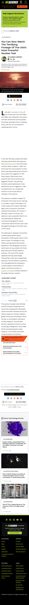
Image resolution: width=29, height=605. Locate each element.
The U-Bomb (6, 281)
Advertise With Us (21, 549)
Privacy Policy (20, 571)
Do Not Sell (19, 585)
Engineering (8, 439)
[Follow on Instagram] (14, 519)
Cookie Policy (20, 568)
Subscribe (4, 551)
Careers (3, 549)
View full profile (5, 69)
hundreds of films (17, 112)
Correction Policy (6, 568)
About (3, 546)
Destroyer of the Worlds (9, 292)
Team (3, 544)
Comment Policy (6, 571)
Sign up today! (14, 533)
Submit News (20, 546)
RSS (26, 594)
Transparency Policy (7, 573)
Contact (18, 541)
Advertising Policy (21, 573)
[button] (26, 2)
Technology (7, 37)
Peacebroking (6, 287)
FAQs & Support (20, 551)
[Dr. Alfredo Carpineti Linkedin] (9, 59)
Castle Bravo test (10, 164)
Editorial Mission (6, 565)
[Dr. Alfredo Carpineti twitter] (11, 59)
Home (3, 541)
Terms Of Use (19, 565)
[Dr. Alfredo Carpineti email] (14, 59)
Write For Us (19, 544)
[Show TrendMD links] (26, 300)
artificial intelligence (11, 471)
